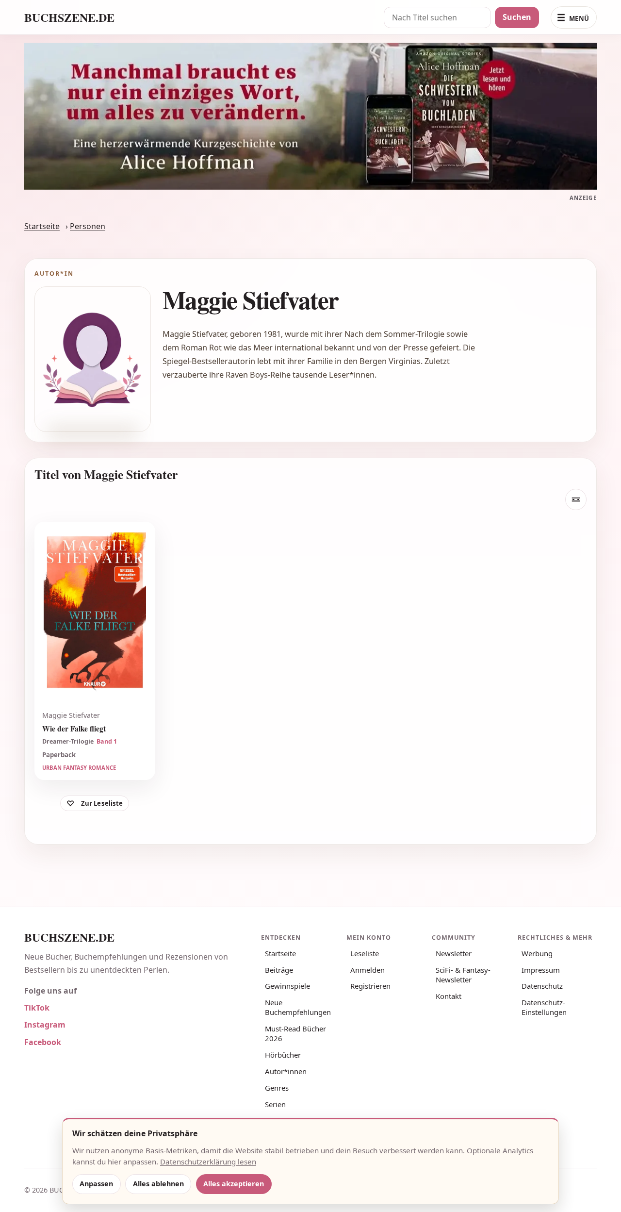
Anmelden (367, 970)
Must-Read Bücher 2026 (295, 1033)
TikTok (36, 1007)
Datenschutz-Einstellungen (544, 1007)
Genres (277, 1088)
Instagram (44, 1024)
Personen (87, 226)
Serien (275, 1104)
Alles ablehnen (158, 1183)
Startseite (42, 226)
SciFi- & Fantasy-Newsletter (463, 974)
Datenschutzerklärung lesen (208, 1161)
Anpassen (96, 1183)
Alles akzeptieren (233, 1183)
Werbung (537, 953)
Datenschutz (542, 986)
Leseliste (364, 953)
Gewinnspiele (287, 986)
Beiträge (279, 970)
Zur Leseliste (102, 803)
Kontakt (448, 996)
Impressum (541, 970)
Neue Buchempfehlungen (298, 1007)
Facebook (42, 1042)
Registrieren (370, 986)
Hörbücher (283, 1055)
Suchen (517, 17)
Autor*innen (286, 1071)
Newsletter (454, 953)
